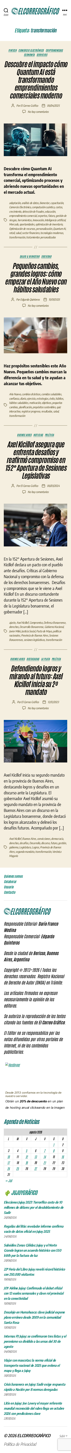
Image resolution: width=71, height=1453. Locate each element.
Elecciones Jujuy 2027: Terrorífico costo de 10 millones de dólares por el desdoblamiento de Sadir (33, 1207)
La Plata (45, 659)
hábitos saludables (18, 402)
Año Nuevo (15, 394)
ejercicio (31, 398)
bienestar (44, 203)
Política (49, 434)
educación (50, 211)
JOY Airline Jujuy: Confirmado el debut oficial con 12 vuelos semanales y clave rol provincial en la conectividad (33, 1293)
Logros (35, 847)
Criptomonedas (54, 50)
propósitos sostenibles (44, 407)
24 (8, 1168)
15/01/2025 (54, 299)
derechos (14, 626)
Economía (29, 54)
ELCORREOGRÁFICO (33, 1435)
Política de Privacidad (20, 1444)
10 (8, 1157)
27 (35, 1168)
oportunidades (27, 224)
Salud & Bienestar (30, 256)
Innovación (38, 220)
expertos (42, 215)
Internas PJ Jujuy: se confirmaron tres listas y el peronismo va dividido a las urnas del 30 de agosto (35, 1341)
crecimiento (15, 211)
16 (62, 1157)
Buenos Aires (24, 434)
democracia (57, 838)
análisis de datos (30, 203)
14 (44, 1157)
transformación (17, 237)
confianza (14, 398)
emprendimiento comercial (23, 215)
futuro (51, 215)
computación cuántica (43, 207)
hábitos (59, 398)
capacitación (56, 203)
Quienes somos (13, 876)
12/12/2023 (53, 702)
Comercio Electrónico (31, 50)
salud (18, 233)
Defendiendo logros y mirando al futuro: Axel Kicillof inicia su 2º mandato (35, 680)
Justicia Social (28, 631)
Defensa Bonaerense (54, 622)
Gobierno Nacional (54, 626)
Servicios (42, 54)
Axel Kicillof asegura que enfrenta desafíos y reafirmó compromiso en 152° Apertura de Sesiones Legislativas (35, 460)
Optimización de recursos (22, 228)
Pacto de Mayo (44, 631)
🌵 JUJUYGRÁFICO (20, 1192)
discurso (45, 843)
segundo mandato (25, 851)
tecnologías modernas (51, 233)
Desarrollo (34, 843)
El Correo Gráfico (29, 105)
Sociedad (46, 256)
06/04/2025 (53, 105)
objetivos (46, 402)
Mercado (13, 224)
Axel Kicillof (22, 622)
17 (8, 1162)
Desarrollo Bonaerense (31, 626)
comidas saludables (51, 394)
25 (17, 1168)
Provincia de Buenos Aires (34, 635)
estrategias (42, 398)
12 (26, 1157)
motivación (35, 402)
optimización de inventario (48, 224)
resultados (46, 411)
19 (26, 1162)
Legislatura (25, 847)
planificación (25, 407)
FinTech (12, 50)
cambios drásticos (31, 394)
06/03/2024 (53, 485)
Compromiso (36, 622)
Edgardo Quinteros (30, 299)
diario (23, 398)
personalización (44, 228)
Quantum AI (59, 228)
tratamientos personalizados (41, 237)
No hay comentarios (38, 111)
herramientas (25, 220)
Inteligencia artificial (55, 220)
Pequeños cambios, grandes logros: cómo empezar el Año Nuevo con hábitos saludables (35, 277)
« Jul (8, 1180)
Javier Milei (14, 631)
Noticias (38, 434)
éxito (52, 398)
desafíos (24, 843)
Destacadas (33, 659)
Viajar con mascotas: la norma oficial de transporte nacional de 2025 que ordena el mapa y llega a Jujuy (32, 1365)
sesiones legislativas (34, 639)
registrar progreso (30, 411)
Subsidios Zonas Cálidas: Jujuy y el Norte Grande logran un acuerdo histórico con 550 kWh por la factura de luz (32, 1250)
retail (11, 233)
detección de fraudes (33, 211)
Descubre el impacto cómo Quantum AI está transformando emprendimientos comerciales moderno (35, 80)
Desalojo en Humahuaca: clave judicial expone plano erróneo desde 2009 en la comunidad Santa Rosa (34, 1317)
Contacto (9, 892)
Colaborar (10, 881)
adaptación (14, 203)
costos (58, 207)
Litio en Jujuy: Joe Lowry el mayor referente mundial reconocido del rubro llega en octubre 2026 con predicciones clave (34, 1408)
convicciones (43, 838)
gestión (62, 843)
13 (35, 1157)
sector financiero (30, 233)
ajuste (12, 622)
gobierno (13, 847)
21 (44, 1162)
